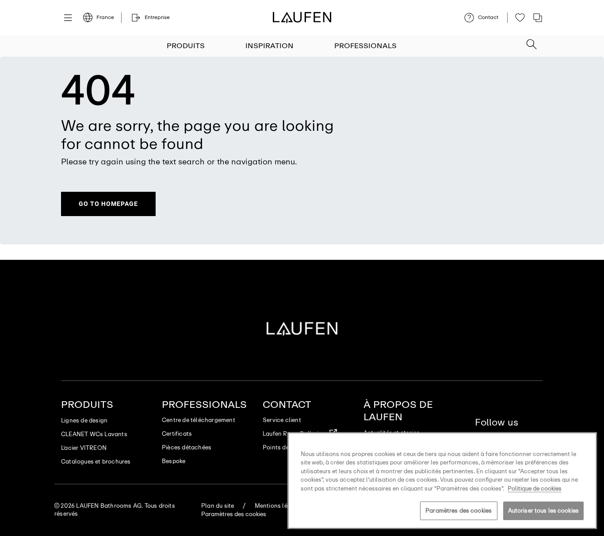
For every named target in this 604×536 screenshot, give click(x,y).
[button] (531, 41)
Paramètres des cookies (458, 510)
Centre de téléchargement (198, 420)
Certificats (177, 433)
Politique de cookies (535, 488)
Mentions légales (279, 505)
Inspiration (269, 46)
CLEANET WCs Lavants (94, 434)
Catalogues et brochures (96, 461)
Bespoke (173, 461)
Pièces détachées (186, 447)
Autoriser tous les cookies (543, 510)
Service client (282, 420)
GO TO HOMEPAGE (108, 203)
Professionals (365, 46)
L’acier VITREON (84, 448)
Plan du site (217, 505)
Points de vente (284, 447)
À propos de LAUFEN (398, 411)
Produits (186, 46)
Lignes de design (84, 420)
